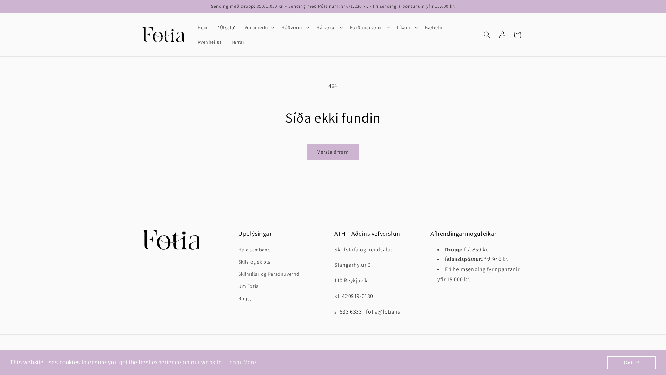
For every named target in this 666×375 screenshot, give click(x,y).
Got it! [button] (632, 362)
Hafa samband (254, 250)
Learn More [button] (241, 362)
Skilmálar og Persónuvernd (268, 274)
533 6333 (351, 311)
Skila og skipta (254, 262)
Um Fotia (248, 286)
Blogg (244, 298)
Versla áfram (333, 152)
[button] (258, 27)
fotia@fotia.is (383, 311)
